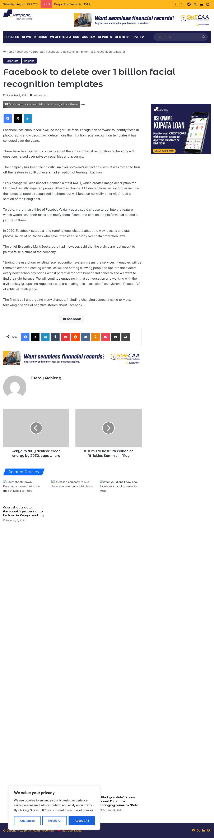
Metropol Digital (71, 830)
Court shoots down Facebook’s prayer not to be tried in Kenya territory (23, 511)
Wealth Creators (64, 37)
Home (10, 51)
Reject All (54, 820)
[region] (54, 808)
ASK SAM (88, 37)
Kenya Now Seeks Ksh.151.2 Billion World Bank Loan (88, 4)
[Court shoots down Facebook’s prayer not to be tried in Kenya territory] (24, 491)
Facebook (73, 319)
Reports (105, 37)
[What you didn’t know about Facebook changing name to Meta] (121, 636)
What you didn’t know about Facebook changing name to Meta (119, 801)
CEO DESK (122, 37)
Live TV (138, 37)
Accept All (82, 820)
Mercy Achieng (46, 378)
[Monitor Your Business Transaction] (72, 358)
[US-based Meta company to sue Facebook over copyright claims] (72, 636)
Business (12, 37)
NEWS (26, 37)
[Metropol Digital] (17, 15)
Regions (40, 37)
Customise (27, 820)
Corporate (37, 51)
